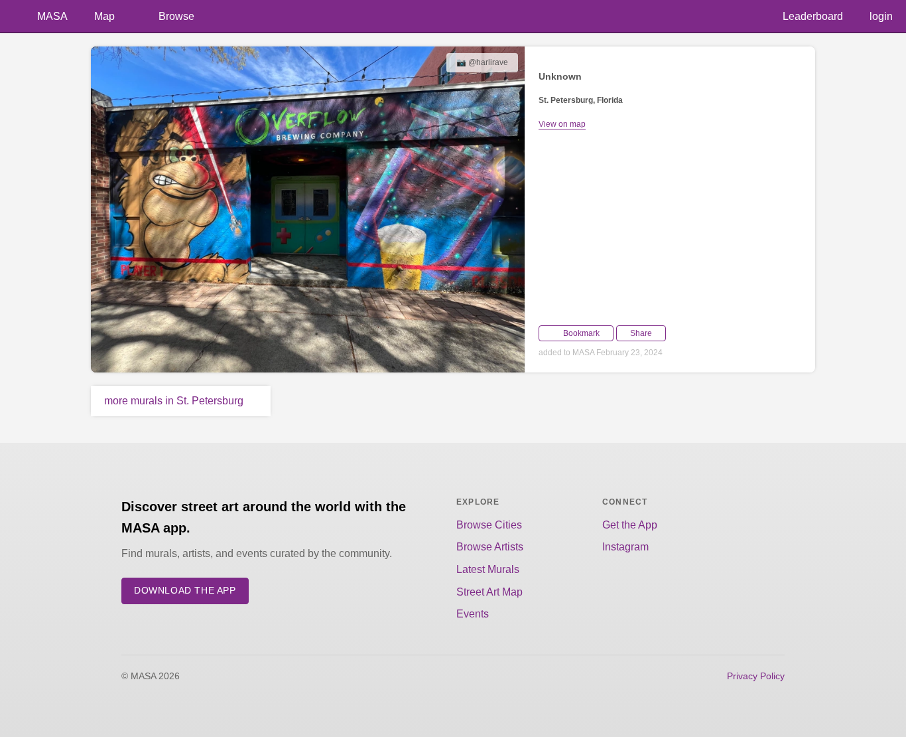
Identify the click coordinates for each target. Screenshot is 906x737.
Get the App (629, 525)
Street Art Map (489, 592)
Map (104, 16)
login (881, 16)
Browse (176, 16)
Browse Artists (489, 546)
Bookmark (581, 333)
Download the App (185, 591)
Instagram (625, 546)
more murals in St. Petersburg (173, 400)
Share (641, 333)
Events (472, 613)
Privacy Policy (756, 676)
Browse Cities (489, 525)
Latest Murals (487, 569)
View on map (562, 124)
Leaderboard (813, 16)
